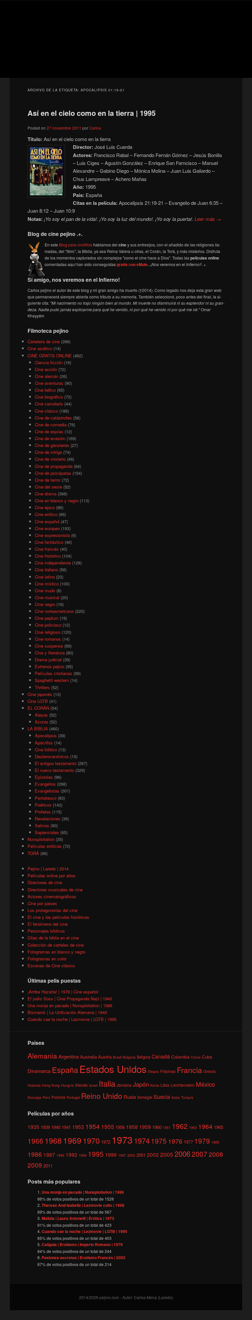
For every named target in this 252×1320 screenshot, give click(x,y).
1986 (35, 1154)
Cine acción (46, 369)
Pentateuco (45, 798)
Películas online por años (51, 875)
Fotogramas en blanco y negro (56, 952)
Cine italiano (46, 569)
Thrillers (42, 687)
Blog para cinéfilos (75, 244)
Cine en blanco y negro (56, 500)
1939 (45, 1127)
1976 (175, 1140)
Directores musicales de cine (55, 889)
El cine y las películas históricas (58, 917)
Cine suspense (49, 646)
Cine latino (45, 577)
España (65, 1069)
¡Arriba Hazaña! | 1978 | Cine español (63, 992)
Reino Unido (101, 1095)
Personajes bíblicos (46, 931)
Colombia (180, 1057)
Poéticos (43, 805)
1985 (215, 1142)
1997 (122, 1155)
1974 (142, 1140)
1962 (180, 1126)
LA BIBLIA (38, 728)
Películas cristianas (53, 673)
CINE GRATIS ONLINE (50, 355)
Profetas (43, 812)
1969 (72, 1140)
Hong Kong (51, 1085)
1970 (91, 1140)
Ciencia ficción (49, 362)
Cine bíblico (46, 749)
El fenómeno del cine (48, 924)
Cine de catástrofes (53, 418)
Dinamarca (39, 1070)
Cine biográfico (49, 397)
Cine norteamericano (54, 611)
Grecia (209, 1071)
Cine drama (45, 494)
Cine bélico (45, 390)
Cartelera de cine (44, 341)
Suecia (162, 1096)
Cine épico (45, 507)
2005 (166, 1154)
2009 (35, 1164)
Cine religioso (47, 632)
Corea (195, 1057)
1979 (202, 1141)
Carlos (95, 128)
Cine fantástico (49, 542)
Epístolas (44, 777)
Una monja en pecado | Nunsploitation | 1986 (70, 1005)
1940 (55, 1127)
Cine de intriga (48, 452)
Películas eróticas (45, 846)
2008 (216, 1154)
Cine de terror (47, 480)
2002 (153, 1154)
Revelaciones (47, 818)
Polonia (58, 1097)
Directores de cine (45, 882)
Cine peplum (46, 618)
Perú (46, 1097)
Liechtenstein (183, 1085)
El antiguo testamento (55, 763)
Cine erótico (46, 514)
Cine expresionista (52, 535)
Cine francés (47, 549)
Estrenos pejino (49, 666)
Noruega (34, 1097)
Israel (93, 1085)
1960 (156, 1127)
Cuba (207, 1057)
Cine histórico (48, 556)
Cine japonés (40, 694)
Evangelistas (47, 791)
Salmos (42, 825)
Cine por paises (42, 903)
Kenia (154, 1085)
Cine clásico (46, 411)
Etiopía (153, 1071)
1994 (83, 1155)
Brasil (117, 1057)
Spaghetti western (52, 680)
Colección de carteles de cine (56, 945)
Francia (189, 1069)
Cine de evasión (50, 438)
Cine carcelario (49, 404)
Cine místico (47, 583)
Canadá (161, 1056)
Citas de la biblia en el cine (53, 938)
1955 (107, 1126)
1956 (120, 1127)
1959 (145, 1126)
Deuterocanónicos (52, 756)
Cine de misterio (50, 459)
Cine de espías (49, 431)
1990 (60, 1155)
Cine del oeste (48, 487)
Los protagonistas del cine (52, 910)
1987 (49, 1154)
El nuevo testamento (54, 770)
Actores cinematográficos (52, 896)
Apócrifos (44, 743)
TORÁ (33, 853)
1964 (205, 1126)
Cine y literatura (50, 653)
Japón (141, 1084)
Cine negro (45, 604)
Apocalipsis (46, 735)
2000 (131, 1155)
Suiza (175, 1097)
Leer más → (208, 218)
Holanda (34, 1085)
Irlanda (81, 1085)
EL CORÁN (38, 708)
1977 (188, 1142)
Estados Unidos (113, 1069)
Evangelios (45, 784)
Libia (164, 1085)
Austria (105, 1057)
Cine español (47, 521)
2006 (182, 1153)
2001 (141, 1155)
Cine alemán (46, 376)
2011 (47, 1166)
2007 (199, 1154)
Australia (88, 1057)
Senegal (144, 1097)
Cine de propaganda (54, 466)
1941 (66, 1127)
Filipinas (168, 1071)
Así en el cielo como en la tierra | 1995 (92, 113)
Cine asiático (40, 348)
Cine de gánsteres (52, 445)
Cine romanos (48, 639)
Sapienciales (47, 832)
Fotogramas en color (47, 958)
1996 (111, 1154)
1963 (193, 1127)
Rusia (130, 1096)
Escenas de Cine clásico (51, 965)
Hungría (67, 1085)
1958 (132, 1126)
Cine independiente (53, 563)
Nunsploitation (41, 839)
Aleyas (41, 715)
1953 (78, 1126)
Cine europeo (47, 528)
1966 (35, 1141)
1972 (105, 1142)
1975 (159, 1141)
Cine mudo (45, 590)
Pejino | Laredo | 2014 (48, 868)
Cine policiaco (48, 625)
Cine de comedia (51, 424)
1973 (122, 1139)
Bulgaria (129, 1057)
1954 (92, 1126)
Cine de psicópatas (53, 473)
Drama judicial (48, 659)
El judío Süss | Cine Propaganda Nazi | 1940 (70, 998)
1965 (218, 1127)
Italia (107, 1083)
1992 (71, 1154)
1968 (53, 1140)
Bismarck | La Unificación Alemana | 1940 (67, 1012)
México (205, 1083)
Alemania (42, 1056)
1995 (96, 1154)
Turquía (187, 1097)
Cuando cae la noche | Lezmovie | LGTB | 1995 (72, 1019)
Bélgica (143, 1057)
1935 (33, 1126)
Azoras (41, 722)
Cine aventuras (49, 383)
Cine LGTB (38, 701)
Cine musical (47, 597)
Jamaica (124, 1085)
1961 (167, 1127)
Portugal (73, 1097)
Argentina (68, 1056)
